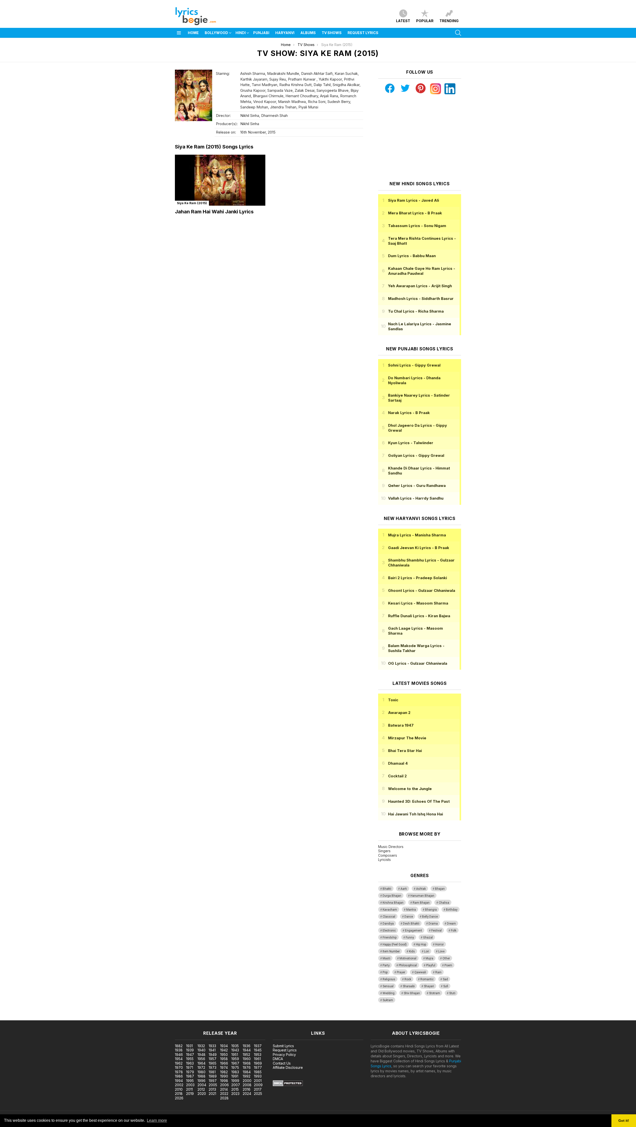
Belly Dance (430, 916)
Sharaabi (409, 986)
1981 (212, 1072)
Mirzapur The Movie (407, 738)
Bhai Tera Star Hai (405, 750)
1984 (247, 1072)
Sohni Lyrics (414, 365)
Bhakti (387, 889)
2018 (179, 1093)
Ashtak (421, 889)
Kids (412, 951)
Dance (408, 916)
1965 (212, 1063)
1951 (234, 1054)
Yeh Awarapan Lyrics (420, 285)
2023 (235, 1093)
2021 (212, 1093)
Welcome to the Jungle (410, 788)
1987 (190, 1076)
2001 (258, 1081)
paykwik (70, 1018)
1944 (247, 1050)
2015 (235, 1089)
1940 (201, 1050)
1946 (179, 1054)
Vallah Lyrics (415, 498)
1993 (258, 1076)
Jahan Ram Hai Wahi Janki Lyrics (214, 212)
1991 (234, 1076)
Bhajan (440, 889)
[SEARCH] (458, 33)
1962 (179, 1063)
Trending (449, 21)
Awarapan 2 (399, 712)
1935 (235, 1046)
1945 (258, 1050)
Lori (426, 951)
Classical (389, 916)
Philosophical (408, 965)
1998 (224, 1081)
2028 (224, 1098)
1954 (179, 1059)
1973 (212, 1067)
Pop (385, 972)
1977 (258, 1067)
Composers (387, 855)
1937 (258, 1046)
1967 (235, 1063)
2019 (190, 1093)
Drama (433, 923)
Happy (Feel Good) (395, 944)
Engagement (413, 930)
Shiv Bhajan (412, 993)
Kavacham (390, 909)
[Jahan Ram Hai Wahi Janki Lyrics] (220, 180)
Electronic (389, 930)
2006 (224, 1085)
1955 (190, 1059)
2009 (258, 1085)
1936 (246, 1046)
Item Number (391, 951)
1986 (179, 1076)
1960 (247, 1059)
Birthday (451, 909)
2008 (247, 1085)
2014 (224, 1089)
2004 (202, 1085)
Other (446, 958)
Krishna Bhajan (393, 902)
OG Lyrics (417, 663)
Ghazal (428, 937)
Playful (430, 965)
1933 (212, 1046)
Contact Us (282, 1063)
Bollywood (216, 33)
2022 (224, 1093)
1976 (247, 1067)
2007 (235, 1085)
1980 (201, 1072)
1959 (235, 1059)
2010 (179, 1089)
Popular (425, 21)
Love (441, 951)
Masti (386, 958)
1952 (246, 1054)
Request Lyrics (363, 33)
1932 (201, 1046)
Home (193, 33)
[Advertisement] (419, 138)
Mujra (429, 958)
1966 (224, 1063)
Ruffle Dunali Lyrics (419, 615)
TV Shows (332, 33)
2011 (189, 1089)
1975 (235, 1067)
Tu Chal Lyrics (416, 311)
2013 (212, 1089)
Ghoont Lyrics (421, 590)
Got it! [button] (623, 1121)
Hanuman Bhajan (422, 895)
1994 (179, 1081)
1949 (213, 1054)
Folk (453, 930)
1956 (201, 1059)
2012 (201, 1089)
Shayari (429, 986)
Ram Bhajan (421, 902)
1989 (213, 1076)
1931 (189, 1046)
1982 (224, 1072)
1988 (201, 1076)
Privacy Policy (284, 1054)
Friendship (390, 937)
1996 (201, 1081)
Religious (389, 979)
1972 (201, 1067)
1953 (257, 1054)
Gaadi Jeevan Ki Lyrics (418, 547)
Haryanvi (284, 33)
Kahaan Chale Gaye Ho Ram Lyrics (421, 271)
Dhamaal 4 (398, 763)
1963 (190, 1063)
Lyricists (384, 859)
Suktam (388, 1000)
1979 (190, 1072)
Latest (403, 21)
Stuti (452, 993)
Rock (407, 979)
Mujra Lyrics (417, 535)
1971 (189, 1067)
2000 (247, 1081)
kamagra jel (87, 1018)
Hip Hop (421, 944)
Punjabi (261, 33)
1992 (246, 1076)
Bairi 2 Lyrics (417, 577)
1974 (224, 1067)
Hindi (241, 33)
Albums (308, 33)
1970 (179, 1067)
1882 (179, 1046)
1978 (179, 1072)
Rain (438, 972)
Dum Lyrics (412, 255)
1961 (257, 1059)
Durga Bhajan (392, 895)
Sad (445, 979)
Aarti (403, 889)
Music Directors (390, 847)
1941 (212, 1050)
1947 (190, 1054)
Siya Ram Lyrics (413, 200)
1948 (201, 1054)
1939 (190, 1050)
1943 (235, 1050)
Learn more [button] (157, 1120)
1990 (224, 1076)
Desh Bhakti (411, 923)
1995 (190, 1081)
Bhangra (431, 909)
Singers (384, 851)
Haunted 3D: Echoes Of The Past (419, 801)
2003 (190, 1085)
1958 (224, 1059)
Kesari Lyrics (418, 603)
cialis (24, 1018)
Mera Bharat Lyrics (415, 213)
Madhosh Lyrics (421, 298)
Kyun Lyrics (410, 442)
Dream (451, 923)
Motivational (407, 958)
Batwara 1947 (401, 725)
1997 (213, 1081)
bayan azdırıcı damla (46, 1018)
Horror (439, 944)
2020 (202, 1093)
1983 (235, 1072)
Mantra (411, 909)
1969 (258, 1063)
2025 (258, 1093)
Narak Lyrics (409, 412)
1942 (224, 1050)
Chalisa (444, 902)
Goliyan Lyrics (416, 455)
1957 (212, 1059)
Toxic (393, 700)
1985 (258, 1072)
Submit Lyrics (283, 1046)
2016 (246, 1089)
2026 (179, 1098)
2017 (258, 1089)
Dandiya (388, 923)
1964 (201, 1063)
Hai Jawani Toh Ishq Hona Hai (415, 814)
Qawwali (420, 972)
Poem (448, 965)
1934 (224, 1046)
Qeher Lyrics (417, 485)
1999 (235, 1081)
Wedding (389, 993)
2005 (213, 1085)
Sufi (445, 986)
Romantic (427, 979)
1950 (224, 1054)
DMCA (278, 1059)
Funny (410, 937)
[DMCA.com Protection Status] (288, 1085)
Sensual (388, 986)
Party (386, 965)
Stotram (434, 993)
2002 (179, 1085)
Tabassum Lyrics (417, 225)
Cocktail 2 (397, 776)
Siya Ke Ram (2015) (192, 203)
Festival (436, 930)
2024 (247, 1093)
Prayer (401, 972)
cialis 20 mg (9, 1018)
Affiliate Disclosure (288, 1067)
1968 (247, 1063)
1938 (179, 1050)
